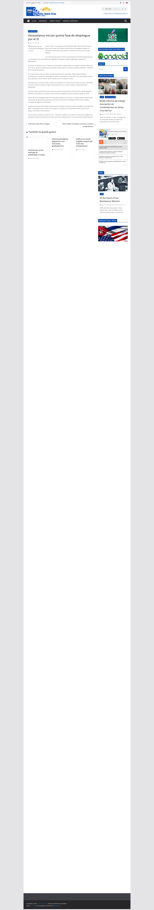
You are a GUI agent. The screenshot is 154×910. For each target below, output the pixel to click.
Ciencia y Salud (55, 21)
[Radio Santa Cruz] (28, 21)
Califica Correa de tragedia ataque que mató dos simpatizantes (84, 142)
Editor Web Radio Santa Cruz (118, 204)
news (101, 194)
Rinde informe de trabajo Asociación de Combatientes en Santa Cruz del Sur (112, 105)
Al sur (34, 21)
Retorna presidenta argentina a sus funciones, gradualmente (60, 142)
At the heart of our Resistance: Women (110, 199)
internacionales (33, 31)
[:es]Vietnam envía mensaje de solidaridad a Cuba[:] (36, 152)
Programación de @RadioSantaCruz (116, 13)
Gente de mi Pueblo (110, 97)
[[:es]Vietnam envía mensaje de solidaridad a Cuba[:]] (37, 137)
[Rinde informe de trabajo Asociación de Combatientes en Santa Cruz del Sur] (113, 86)
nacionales (43, 21)
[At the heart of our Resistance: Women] (113, 183)
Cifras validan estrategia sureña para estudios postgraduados (77, 125)
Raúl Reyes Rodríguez (116, 114)
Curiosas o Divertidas (70, 21)
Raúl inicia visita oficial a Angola (39, 124)
